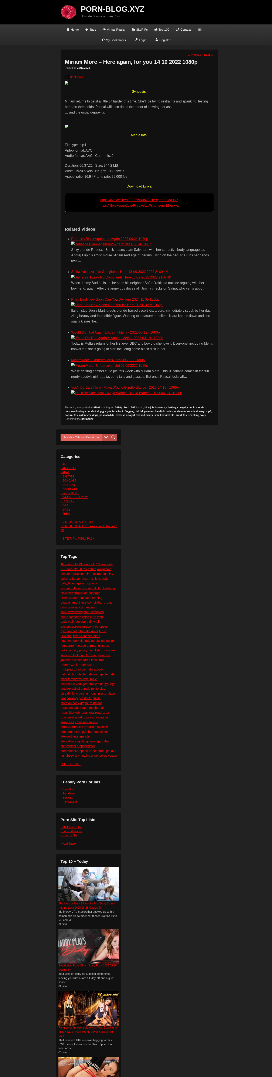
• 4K (63, 464)
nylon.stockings (88, 415)
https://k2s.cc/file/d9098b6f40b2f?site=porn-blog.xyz (139, 200)
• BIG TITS (67, 476)
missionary (198, 411)
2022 (134, 407)
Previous (195, 55)
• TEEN (65, 513)
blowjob (149, 407)
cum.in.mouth (195, 407)
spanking (193, 415)
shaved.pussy (144, 415)
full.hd (139, 411)
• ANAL (65, 472)
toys (203, 415)
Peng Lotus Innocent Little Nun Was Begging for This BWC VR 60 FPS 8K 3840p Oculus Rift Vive (88, 1031)
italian (169, 411)
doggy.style (104, 411)
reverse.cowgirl (125, 415)
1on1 (127, 407)
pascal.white (107, 415)
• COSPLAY (68, 484)
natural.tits (71, 415)
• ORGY (66, 509)
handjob (159, 411)
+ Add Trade (68, 843)
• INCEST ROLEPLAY (74, 497)
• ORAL (65, 505)
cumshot (90, 411)
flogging (129, 411)
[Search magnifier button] (113, 437)
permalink (87, 419)
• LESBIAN (67, 501)
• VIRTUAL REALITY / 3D (77, 522)
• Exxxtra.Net (69, 835)
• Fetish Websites (71, 831)
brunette (160, 407)
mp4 (208, 411)
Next (208, 55)
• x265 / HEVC (70, 493)
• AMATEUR (68, 468)
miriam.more (182, 411)
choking (171, 407)
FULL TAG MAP (71, 764)
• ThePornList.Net (71, 827)
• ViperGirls (68, 789)
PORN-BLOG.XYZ (112, 9)
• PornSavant (69, 801)
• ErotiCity (67, 797)
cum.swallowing (74, 411)
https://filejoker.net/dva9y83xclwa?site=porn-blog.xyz (139, 205)
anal (140, 407)
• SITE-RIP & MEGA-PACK (78, 538)
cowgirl (181, 407)
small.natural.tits (164, 415)
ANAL (97, 407)
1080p (118, 407)
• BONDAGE (68, 480)
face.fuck (117, 411)
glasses (149, 411)
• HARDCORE (69, 488)
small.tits (181, 415)
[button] (74, 77)
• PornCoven (68, 793)
